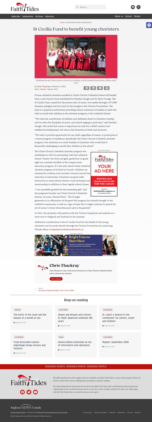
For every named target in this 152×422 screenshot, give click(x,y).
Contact (128, 16)
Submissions (27, 17)
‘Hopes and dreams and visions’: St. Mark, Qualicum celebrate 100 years (75, 318)
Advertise (49, 17)
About (117, 16)
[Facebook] (133, 7)
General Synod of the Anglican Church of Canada (52, 412)
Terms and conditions (100, 412)
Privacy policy (87, 412)
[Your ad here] (104, 195)
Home (62, 22)
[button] (149, 25)
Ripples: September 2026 (115, 342)
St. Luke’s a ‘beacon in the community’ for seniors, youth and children (118, 318)
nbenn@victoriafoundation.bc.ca (67, 229)
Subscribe (15, 17)
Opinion (17, 310)
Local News (63, 310)
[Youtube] (35, 392)
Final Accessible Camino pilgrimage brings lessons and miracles (30, 345)
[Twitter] (28, 392)
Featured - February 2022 (49, 89)
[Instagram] (139, 7)
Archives (39, 17)
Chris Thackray (43, 86)
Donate (137, 16)
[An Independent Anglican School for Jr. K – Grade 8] (76, 255)
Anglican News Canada (17, 412)
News (61, 337)
